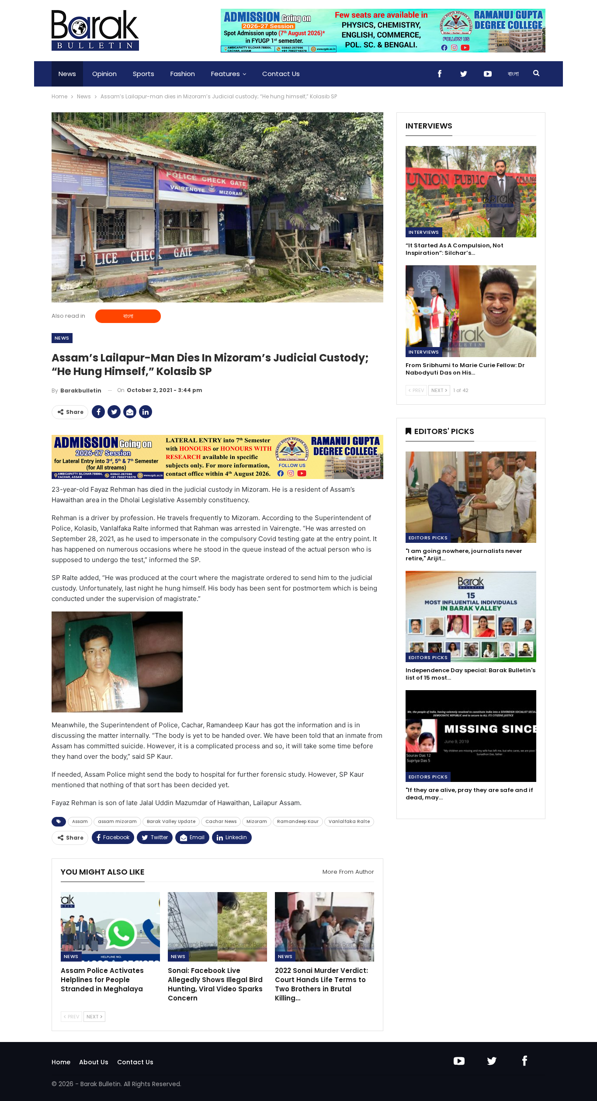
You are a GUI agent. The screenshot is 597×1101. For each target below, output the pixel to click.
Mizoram (256, 821)
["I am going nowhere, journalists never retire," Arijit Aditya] (471, 497)
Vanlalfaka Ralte (349, 821)
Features (225, 73)
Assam (80, 821)
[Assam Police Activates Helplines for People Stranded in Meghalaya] (110, 927)
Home (61, 1062)
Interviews (424, 232)
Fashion (182, 73)
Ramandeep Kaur (298, 821)
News (67, 73)
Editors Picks (428, 537)
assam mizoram (117, 821)
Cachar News (220, 821)
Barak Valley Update (171, 821)
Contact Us (281, 73)
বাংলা (513, 73)
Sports (143, 73)
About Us (93, 1062)
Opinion (104, 73)
